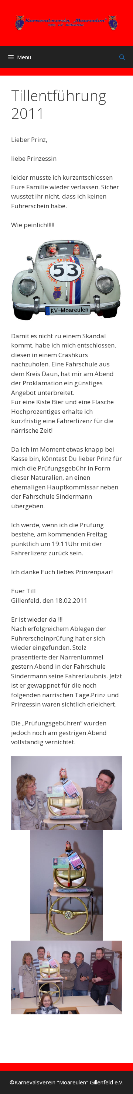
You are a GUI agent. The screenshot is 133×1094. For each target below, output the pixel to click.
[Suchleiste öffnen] (122, 57)
